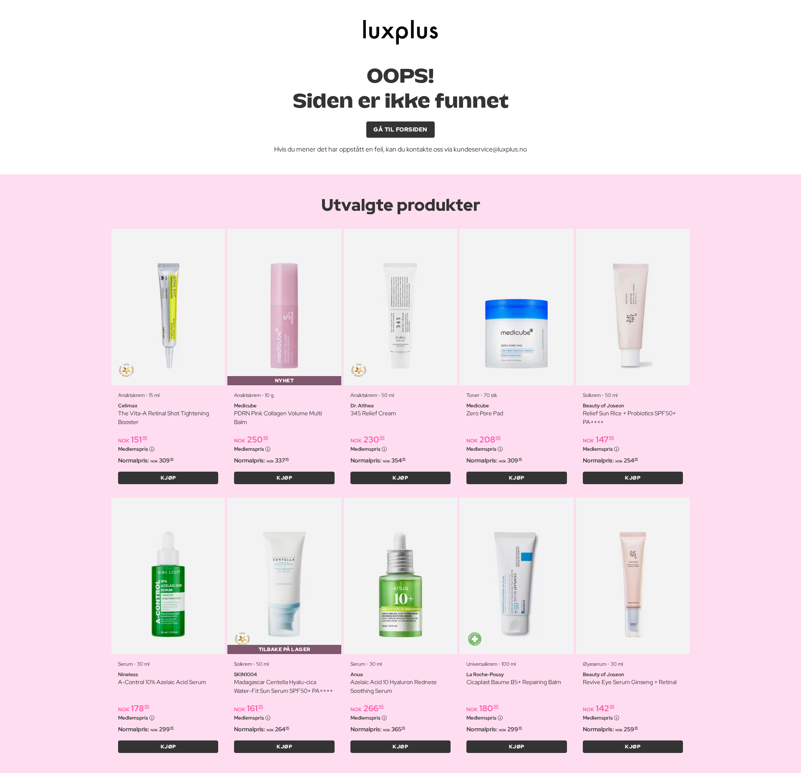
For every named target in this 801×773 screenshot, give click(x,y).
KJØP (168, 478)
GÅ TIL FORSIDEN (400, 129)
